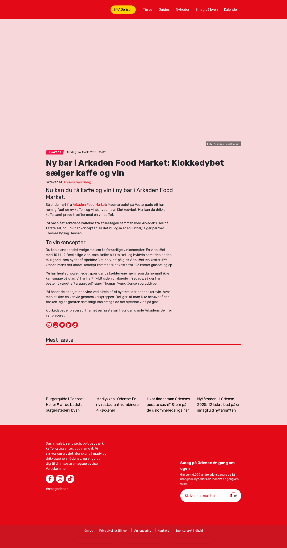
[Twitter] (62, 325)
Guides (164, 10)
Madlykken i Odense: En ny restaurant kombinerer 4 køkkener (118, 405)
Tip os (147, 10)
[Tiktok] (75, 325)
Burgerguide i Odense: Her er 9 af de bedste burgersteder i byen (65, 405)
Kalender (231, 10)
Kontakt (163, 530)
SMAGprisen (123, 10)
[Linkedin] (68, 325)
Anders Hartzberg (77, 182)
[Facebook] (49, 325)
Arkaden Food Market (89, 205)
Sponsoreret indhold (189, 530)
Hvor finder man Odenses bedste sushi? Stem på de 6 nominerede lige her (168, 405)
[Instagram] (55, 325)
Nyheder (182, 10)
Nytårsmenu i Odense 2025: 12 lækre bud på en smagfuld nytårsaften (218, 405)
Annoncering (142, 530)
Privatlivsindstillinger (113, 530)
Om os (88, 530)
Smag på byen (207, 10)
